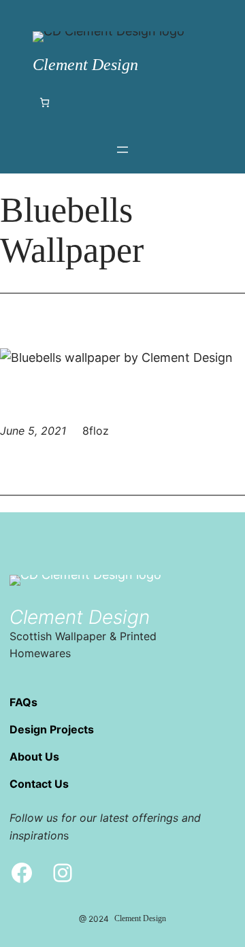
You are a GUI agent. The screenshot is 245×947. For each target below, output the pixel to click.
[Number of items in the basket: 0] (44, 102)
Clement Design (85, 64)
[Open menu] (122, 150)
